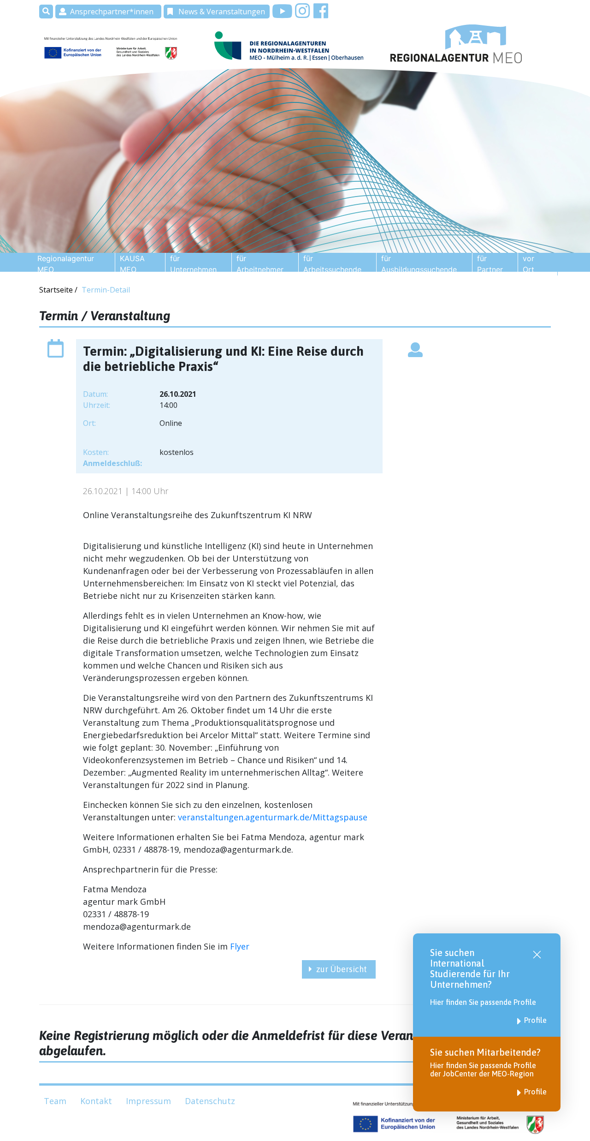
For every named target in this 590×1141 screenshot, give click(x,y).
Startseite (57, 290)
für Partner (490, 264)
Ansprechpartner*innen (111, 11)
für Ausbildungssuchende (419, 264)
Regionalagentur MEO (65, 264)
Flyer (239, 946)
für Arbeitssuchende (332, 264)
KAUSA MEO (132, 264)
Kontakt (96, 1100)
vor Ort (528, 264)
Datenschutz (210, 1100)
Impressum (148, 1100)
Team (55, 1100)
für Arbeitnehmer (259, 264)
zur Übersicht (341, 969)
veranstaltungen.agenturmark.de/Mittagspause (272, 817)
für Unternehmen (193, 264)
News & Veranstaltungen (221, 11)
